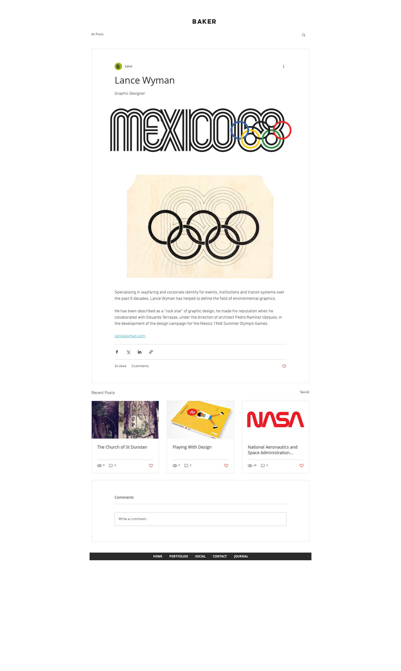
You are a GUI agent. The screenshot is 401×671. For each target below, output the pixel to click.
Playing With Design (192, 447)
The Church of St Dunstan (122, 447)
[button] (303, 34)
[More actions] (283, 66)
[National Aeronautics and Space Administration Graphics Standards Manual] (275, 420)
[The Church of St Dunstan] (125, 420)
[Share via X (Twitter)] (128, 352)
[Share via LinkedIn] (139, 352)
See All (305, 392)
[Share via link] (151, 352)
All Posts (97, 34)
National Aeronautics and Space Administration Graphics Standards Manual (275, 449)
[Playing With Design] (200, 420)
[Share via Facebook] (117, 352)
